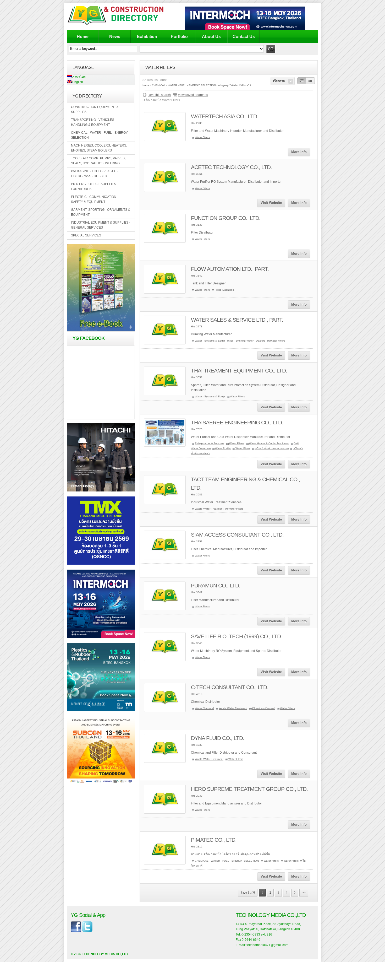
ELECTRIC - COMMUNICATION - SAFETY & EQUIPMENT (94, 199)
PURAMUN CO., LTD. (215, 585)
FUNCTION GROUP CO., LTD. (225, 218)
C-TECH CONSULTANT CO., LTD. (229, 687)
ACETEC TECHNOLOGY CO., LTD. (231, 167)
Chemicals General (263, 708)
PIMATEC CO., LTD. (213, 840)
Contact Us (244, 36)
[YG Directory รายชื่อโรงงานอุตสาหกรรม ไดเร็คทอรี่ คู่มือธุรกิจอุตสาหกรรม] (120, 25)
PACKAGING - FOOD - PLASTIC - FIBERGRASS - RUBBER (94, 173)
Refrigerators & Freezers (209, 443)
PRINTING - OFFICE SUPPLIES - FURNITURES (94, 186)
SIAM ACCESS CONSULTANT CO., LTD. (237, 535)
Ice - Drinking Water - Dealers (247, 340)
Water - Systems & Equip (210, 340)
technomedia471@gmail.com (267, 945)
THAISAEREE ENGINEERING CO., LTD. (237, 422)
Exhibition (147, 36)
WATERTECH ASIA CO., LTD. (224, 116)
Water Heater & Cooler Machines (269, 443)
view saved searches (193, 95)
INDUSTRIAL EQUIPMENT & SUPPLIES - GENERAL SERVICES (100, 225)
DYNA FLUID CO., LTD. (217, 738)
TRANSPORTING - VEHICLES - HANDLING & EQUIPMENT (93, 122)
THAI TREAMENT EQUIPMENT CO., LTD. (239, 370)
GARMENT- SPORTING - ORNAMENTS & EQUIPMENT (100, 212)
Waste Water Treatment (209, 508)
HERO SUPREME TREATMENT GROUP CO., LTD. (249, 789)
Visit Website (271, 203)
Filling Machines (224, 289)
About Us (211, 36)
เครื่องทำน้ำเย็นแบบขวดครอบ (272, 448)
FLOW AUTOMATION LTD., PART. (230, 269)
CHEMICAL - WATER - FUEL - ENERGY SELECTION (99, 135)
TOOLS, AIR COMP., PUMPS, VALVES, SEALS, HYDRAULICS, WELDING (98, 160)
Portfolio (179, 36)
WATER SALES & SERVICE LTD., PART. (237, 320)
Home (83, 36)
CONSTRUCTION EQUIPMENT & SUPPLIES (95, 109)
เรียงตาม (279, 81)
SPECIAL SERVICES (86, 235)
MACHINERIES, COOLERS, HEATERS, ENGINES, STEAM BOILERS (99, 148)
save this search (159, 95)
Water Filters (202, 137)
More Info (299, 152)
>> (304, 892)
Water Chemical (204, 708)
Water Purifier (223, 448)
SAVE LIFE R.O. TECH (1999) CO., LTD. (236, 636)
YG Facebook (88, 338)
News (114, 36)
